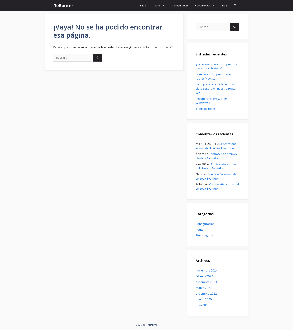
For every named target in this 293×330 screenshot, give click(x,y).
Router (157, 5)
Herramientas (202, 5)
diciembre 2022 (206, 293)
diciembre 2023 (206, 282)
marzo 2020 (204, 299)
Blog (224, 5)
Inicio (143, 5)
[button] (235, 5)
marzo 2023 (204, 288)
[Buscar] (97, 58)
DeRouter (63, 5)
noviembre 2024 (207, 270)
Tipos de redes (206, 109)
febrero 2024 (204, 276)
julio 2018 (202, 305)
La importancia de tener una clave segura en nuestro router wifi (216, 88)
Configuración (180, 5)
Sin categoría (204, 235)
